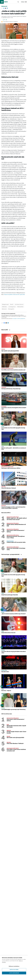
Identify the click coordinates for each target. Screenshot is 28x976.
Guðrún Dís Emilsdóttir (11, 16)
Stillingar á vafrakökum (14, 966)
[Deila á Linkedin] (7, 8)
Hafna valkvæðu (14, 969)
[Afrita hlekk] (2, 8)
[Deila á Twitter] (5, 8)
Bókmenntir (4, 6)
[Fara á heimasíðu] (5, 2)
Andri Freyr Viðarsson (22, 16)
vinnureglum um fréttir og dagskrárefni (18, 318)
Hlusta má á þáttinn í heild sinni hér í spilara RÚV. (14, 294)
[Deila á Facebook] (3, 8)
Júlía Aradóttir (4, 16)
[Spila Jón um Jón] (14, 31)
